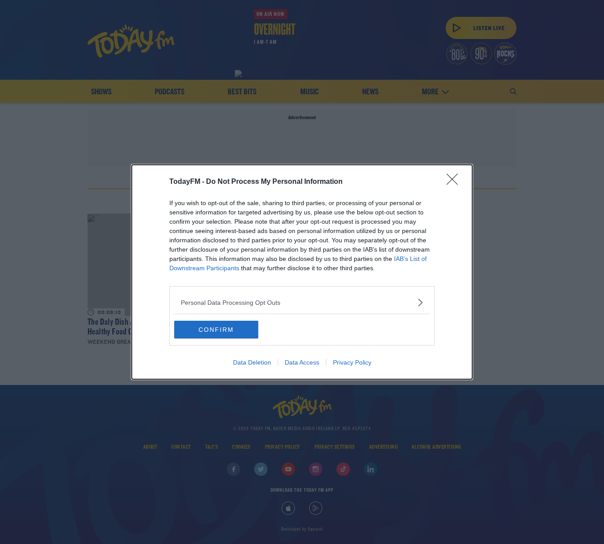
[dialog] (302, 272)
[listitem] (302, 302)
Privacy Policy (352, 362)
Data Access (302, 362)
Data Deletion (252, 362)
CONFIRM (216, 329)
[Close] (455, 182)
